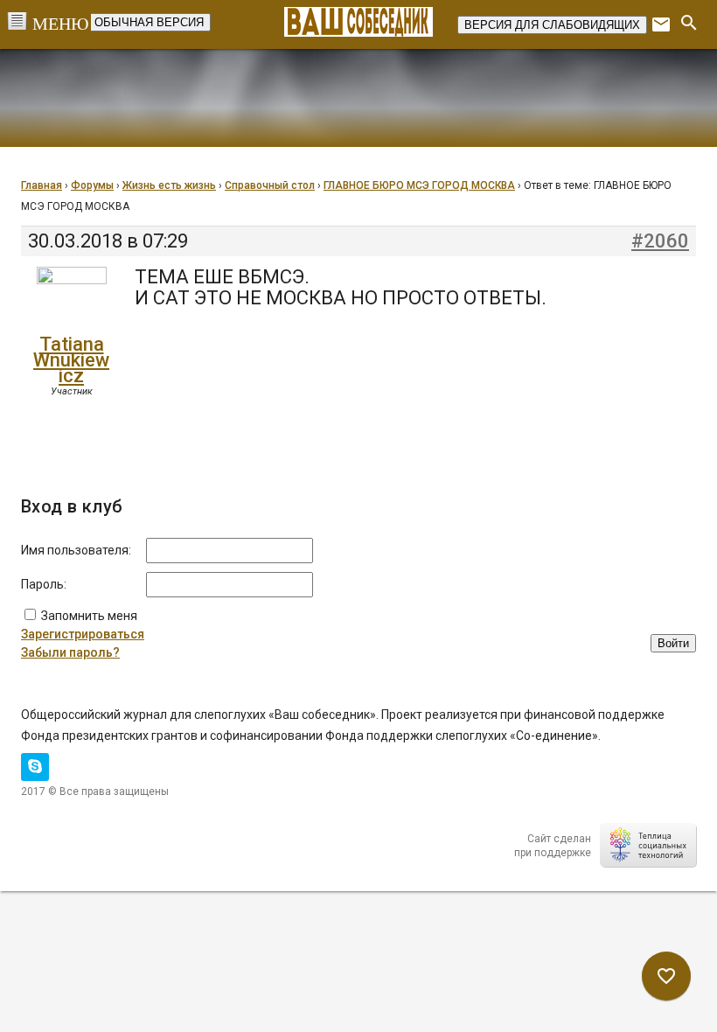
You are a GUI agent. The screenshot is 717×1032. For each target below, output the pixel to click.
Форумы (92, 185)
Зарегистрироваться (82, 634)
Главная (41, 185)
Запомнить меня (89, 616)
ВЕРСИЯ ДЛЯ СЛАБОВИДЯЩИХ (552, 24)
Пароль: (43, 584)
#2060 (660, 241)
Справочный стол (270, 185)
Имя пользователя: (76, 550)
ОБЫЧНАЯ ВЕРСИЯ (149, 22)
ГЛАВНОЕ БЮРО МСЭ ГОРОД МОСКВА (419, 185)
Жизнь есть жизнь (169, 185)
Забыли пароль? (70, 652)
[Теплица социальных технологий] (648, 845)
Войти (673, 643)
